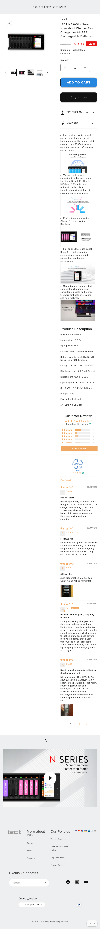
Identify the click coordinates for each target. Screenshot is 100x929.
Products (31, 858)
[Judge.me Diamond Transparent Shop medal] (77, 464)
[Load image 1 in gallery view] (13, 72)
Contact (30, 843)
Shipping (65, 50)
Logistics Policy (58, 858)
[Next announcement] (97, 8)
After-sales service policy (59, 848)
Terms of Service (58, 839)
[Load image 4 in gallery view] (39, 72)
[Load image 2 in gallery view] (22, 72)
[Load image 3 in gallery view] (30, 72)
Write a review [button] (79, 449)
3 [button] (79, 724)
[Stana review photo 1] (66, 710)
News (29, 850)
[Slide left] (6, 72)
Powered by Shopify (59, 921)
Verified (77, 473)
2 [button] (75, 724)
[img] (67, 487)
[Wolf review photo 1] (66, 591)
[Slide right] (47, 72)
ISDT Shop (44, 921)
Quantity (64, 60)
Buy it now (78, 97)
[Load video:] (50, 778)
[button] (78, 112)
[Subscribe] (44, 883)
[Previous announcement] (3, 8)
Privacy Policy (57, 865)
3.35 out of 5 (85, 421)
